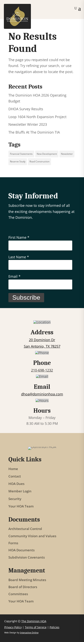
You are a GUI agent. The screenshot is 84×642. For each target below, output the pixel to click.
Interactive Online (29, 632)
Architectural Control (25, 529)
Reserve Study (17, 161)
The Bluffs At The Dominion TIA (34, 132)
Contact (14, 476)
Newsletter (67, 154)
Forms (13, 543)
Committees (18, 594)
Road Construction (39, 161)
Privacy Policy (13, 627)
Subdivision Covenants (26, 557)
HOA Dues (16, 484)
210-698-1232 (42, 370)
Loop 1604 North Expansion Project (37, 116)
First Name (18, 237)
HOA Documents (21, 550)
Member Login (19, 491)
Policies (54, 627)
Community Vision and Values (32, 536)
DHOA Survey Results (25, 109)
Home (13, 469)
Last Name (18, 257)
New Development (47, 154)
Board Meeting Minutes (27, 580)
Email (14, 276)
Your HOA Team (21, 506)
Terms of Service (35, 627)
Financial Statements (21, 154)
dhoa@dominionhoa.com (42, 394)
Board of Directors (22, 587)
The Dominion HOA (33, 621)
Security (14, 499)
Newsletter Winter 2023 (27, 124)
